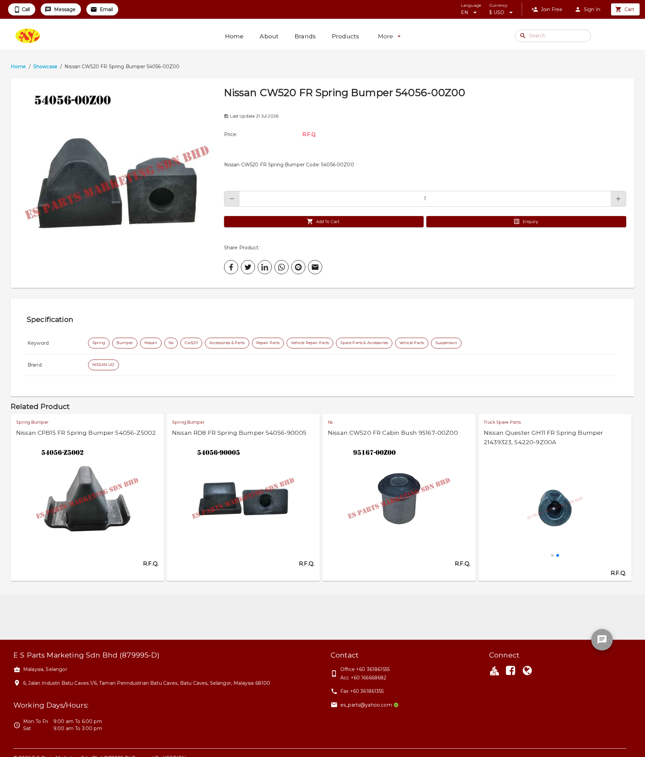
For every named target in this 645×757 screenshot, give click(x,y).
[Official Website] (527, 671)
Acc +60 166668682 (363, 678)
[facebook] (231, 267)
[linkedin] (265, 267)
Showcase (45, 67)
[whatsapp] (281, 267)
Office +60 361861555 (365, 669)
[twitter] (248, 267)
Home (18, 67)
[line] (298, 267)
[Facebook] (510, 671)
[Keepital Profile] (494, 670)
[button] (117, 183)
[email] (315, 267)
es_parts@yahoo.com (366, 705)
